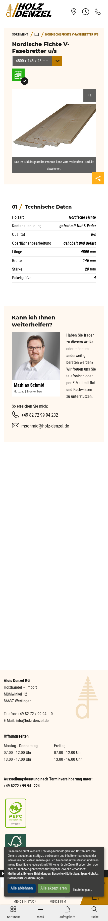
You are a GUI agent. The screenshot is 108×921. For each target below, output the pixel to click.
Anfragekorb (67, 912)
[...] (36, 34)
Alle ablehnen (22, 888)
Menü (40, 912)
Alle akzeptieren (53, 888)
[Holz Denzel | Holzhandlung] (28, 10)
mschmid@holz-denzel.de (45, 426)
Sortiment (13, 912)
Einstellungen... (82, 890)
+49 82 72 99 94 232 (39, 415)
